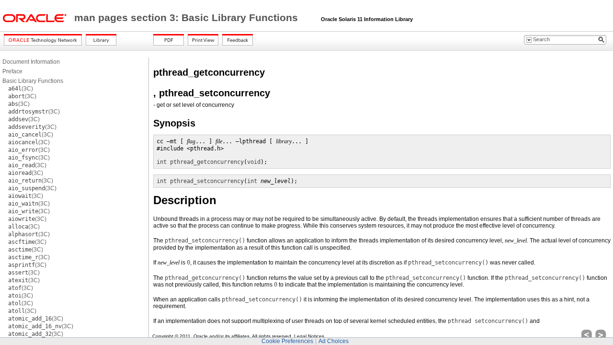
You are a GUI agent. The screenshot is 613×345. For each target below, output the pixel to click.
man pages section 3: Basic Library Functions (187, 17)
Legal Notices (309, 336)
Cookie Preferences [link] (287, 341)
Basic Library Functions (32, 81)
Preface (12, 71)
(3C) (20, 88)
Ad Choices (333, 341)
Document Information (31, 61)
